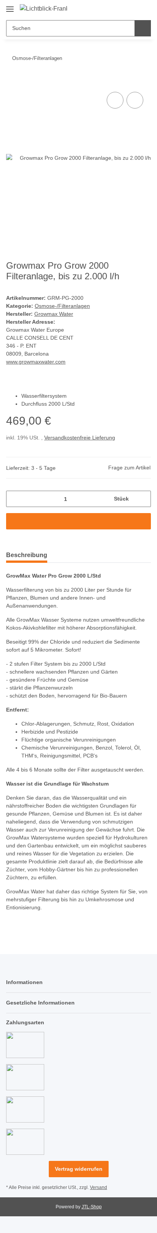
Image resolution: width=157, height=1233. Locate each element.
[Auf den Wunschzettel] (135, 100)
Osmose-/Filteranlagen (62, 306)
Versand (98, 1187)
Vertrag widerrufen (79, 1169)
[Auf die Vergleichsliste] (115, 100)
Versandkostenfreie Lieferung (79, 438)
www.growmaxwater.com (36, 362)
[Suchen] (143, 28)
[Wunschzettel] (132, 8)
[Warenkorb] (144, 8)
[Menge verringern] (14, 499)
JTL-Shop (92, 1206)
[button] (120, 8)
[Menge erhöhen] (142, 499)
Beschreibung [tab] (26, 555)
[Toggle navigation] (10, 6)
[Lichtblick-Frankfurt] (43, 9)
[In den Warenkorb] (12, 81)
